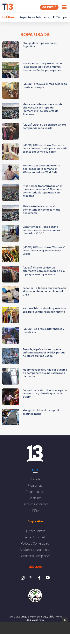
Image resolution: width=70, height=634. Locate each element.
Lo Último (9, 17)
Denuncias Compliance (35, 556)
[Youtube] (48, 578)
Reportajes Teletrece (34, 17)
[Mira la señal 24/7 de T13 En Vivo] (49, 7)
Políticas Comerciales (35, 543)
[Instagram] (22, 578)
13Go (35, 510)
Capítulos (35, 498)
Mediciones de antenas (35, 550)
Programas (35, 485)
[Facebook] (39, 578)
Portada (35, 479)
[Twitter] (31, 578)
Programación (35, 492)
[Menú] (64, 7)
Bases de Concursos (35, 504)
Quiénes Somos (35, 531)
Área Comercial (35, 537)
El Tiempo (60, 17)
